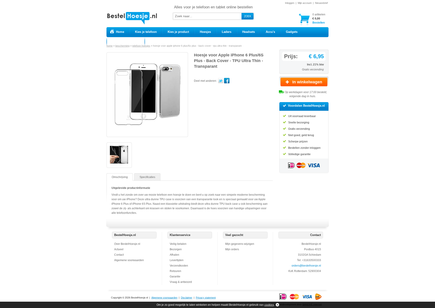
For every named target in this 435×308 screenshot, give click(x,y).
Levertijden (177, 260)
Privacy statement (206, 297)
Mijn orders (232, 249)
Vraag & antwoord (181, 282)
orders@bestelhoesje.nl (306, 265)
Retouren (175, 271)
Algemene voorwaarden (129, 260)
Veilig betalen (178, 243)
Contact (119, 254)
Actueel (118, 249)
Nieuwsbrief (321, 3)
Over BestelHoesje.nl (127, 243)
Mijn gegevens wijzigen (239, 243)
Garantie (175, 276)
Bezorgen (176, 249)
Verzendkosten (179, 265)
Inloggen (289, 3)
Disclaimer (186, 297)
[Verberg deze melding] (277, 304)
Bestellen (318, 18)
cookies (269, 304)
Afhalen (174, 254)
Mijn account (305, 3)
